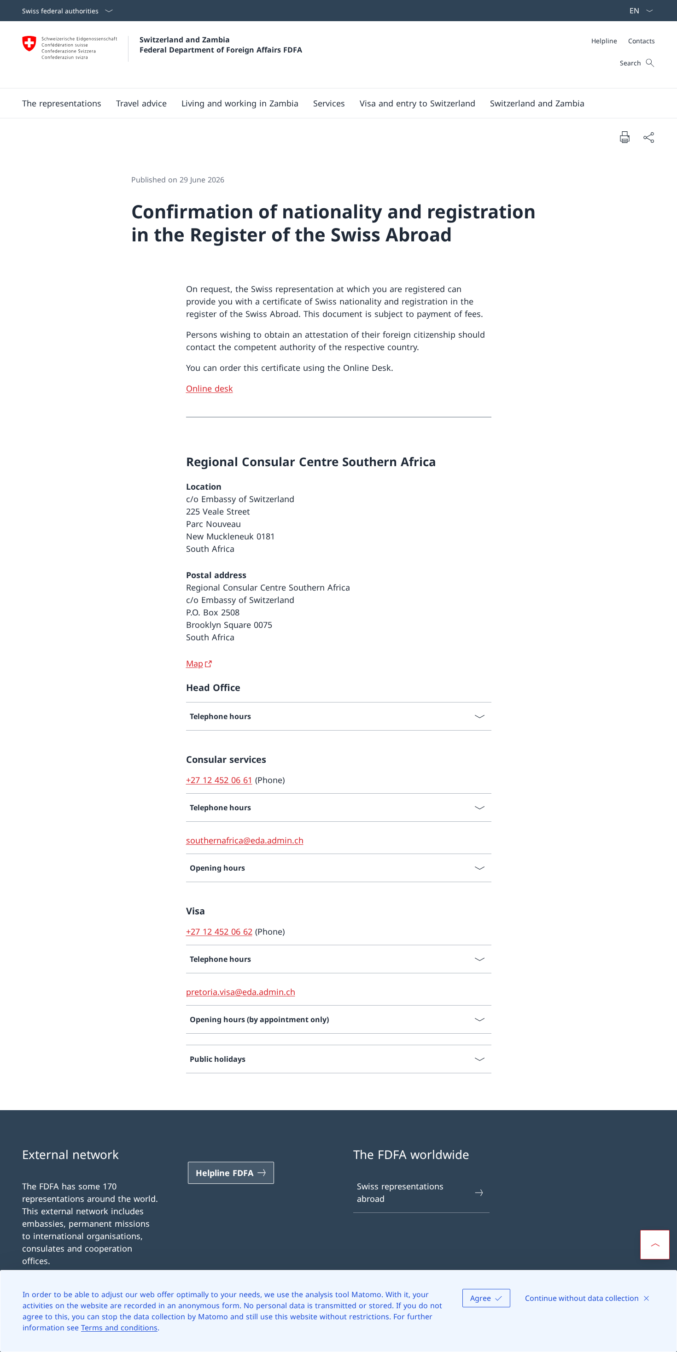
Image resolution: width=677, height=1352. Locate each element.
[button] (62, 103)
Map (194, 663)
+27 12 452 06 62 (219, 931)
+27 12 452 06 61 (219, 779)
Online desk (209, 388)
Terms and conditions (119, 1328)
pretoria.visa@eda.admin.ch (240, 991)
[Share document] (648, 137)
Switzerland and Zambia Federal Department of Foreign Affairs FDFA (221, 45)
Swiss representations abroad (400, 1192)
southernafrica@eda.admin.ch (244, 840)
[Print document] (624, 137)
